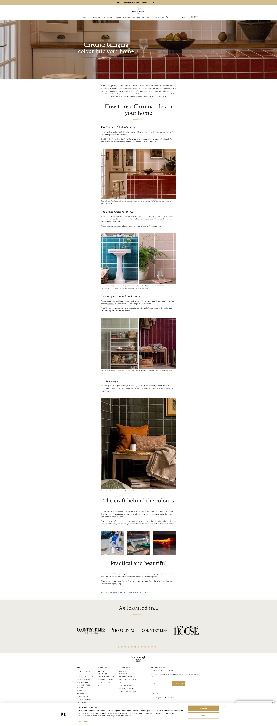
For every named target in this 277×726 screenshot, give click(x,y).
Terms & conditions (127, 692)
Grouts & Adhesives (85, 700)
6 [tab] (135, 647)
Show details (83, 722)
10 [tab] (149, 647)
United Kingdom (156, 698)
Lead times (102, 674)
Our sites (155, 694)
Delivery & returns (127, 677)
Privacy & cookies (126, 689)
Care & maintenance (127, 680)
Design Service (129, 17)
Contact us (102, 671)
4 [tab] (128, 647)
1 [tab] (118, 647)
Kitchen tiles (82, 682)
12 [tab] (155, 647)
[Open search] (167, 17)
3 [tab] (125, 647)
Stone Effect (82, 697)
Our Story (97, 17)
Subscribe (179, 683)
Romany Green (169, 216)
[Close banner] (224, 706)
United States (169, 698)
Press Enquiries (126, 686)
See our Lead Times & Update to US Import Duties (135, 2)
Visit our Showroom (106, 677)
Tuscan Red (152, 132)
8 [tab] (142, 647)
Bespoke (118, 17)
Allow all (203, 708)
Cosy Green (137, 386)
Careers (122, 683)
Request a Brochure (107, 680)
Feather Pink (107, 219)
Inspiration (107, 17)
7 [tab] (138, 647)
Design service (104, 683)
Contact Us (159, 17)
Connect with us (158, 667)
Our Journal (124, 674)
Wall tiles (81, 688)
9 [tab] (145, 647)
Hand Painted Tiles (85, 676)
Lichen (130, 301)
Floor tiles (82, 691)
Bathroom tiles (83, 685)
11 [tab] (152, 647)
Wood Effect (82, 694)
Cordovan (110, 304)
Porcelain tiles (83, 679)
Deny (203, 715)
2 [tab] (122, 647)
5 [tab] (132, 647)
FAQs (100, 686)
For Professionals (145, 17)
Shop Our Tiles (85, 17)
